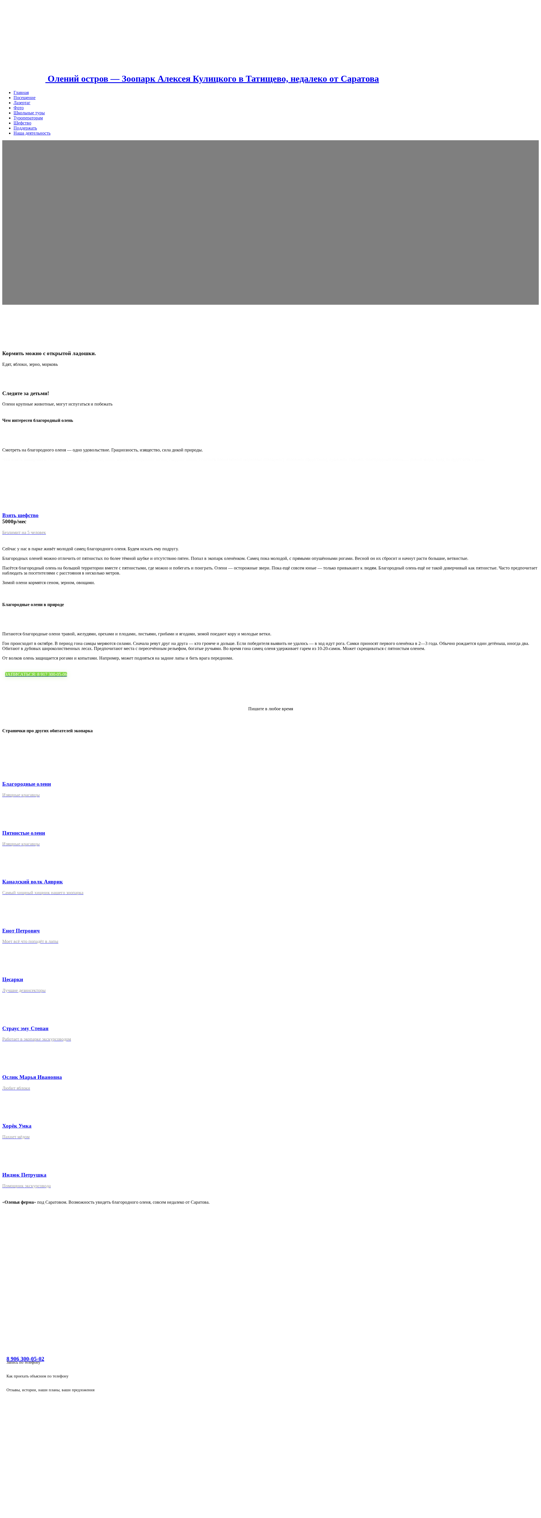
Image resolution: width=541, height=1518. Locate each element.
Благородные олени (26, 784)
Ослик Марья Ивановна (32, 1077)
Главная (21, 92)
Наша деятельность (32, 133)
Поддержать (25, 128)
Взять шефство (20, 515)
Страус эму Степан (25, 1028)
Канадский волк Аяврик (32, 882)
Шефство (22, 123)
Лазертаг (22, 102)
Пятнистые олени (23, 833)
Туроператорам (28, 117)
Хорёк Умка (17, 1126)
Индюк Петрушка (24, 1175)
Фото (19, 107)
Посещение (25, 97)
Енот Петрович (21, 931)
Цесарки (12, 979)
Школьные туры (29, 112)
